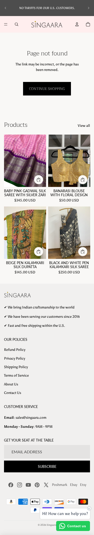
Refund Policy (14, 350)
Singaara (51, 524)
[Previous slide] (5, 8)
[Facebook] (11, 485)
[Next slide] (88, 8)
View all (84, 126)
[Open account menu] (76, 24)
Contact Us (12, 393)
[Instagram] (20, 485)
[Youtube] (28, 485)
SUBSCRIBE (47, 466)
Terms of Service (16, 375)
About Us (11, 384)
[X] (46, 485)
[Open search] (16, 24)
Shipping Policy (16, 367)
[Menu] (6, 24)
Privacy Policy (14, 358)
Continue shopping (47, 89)
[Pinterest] (37, 485)
